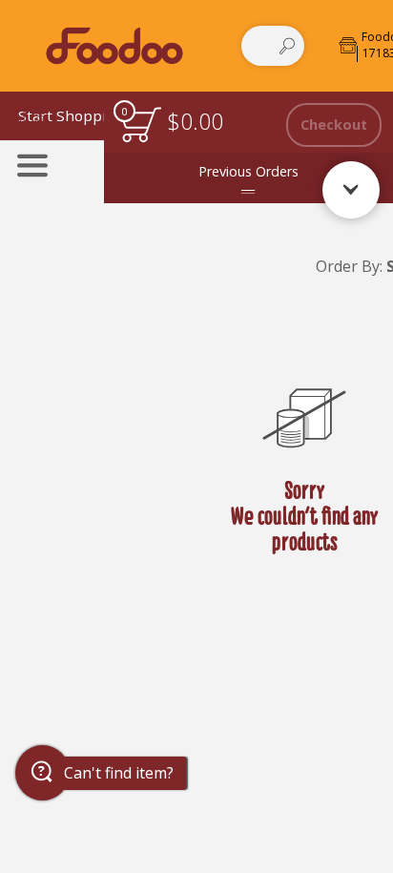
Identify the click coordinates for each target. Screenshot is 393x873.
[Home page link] (114, 45)
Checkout (333, 124)
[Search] (287, 46)
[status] (140, 124)
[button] (42, 772)
